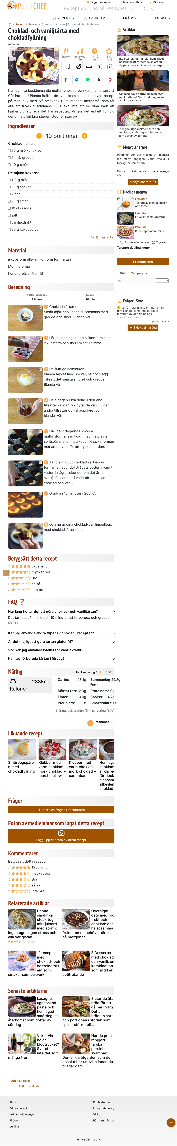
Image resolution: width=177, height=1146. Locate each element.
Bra (34, 578)
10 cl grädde (21, 208)
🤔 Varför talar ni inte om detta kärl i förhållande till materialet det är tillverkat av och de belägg (141, 310)
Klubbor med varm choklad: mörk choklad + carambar (82, 769)
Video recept (18, 1108)
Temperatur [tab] (139, 273)
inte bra (37, 590)
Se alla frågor (159, 321)
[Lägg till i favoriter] (66, 66)
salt (14, 215)
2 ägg (16, 194)
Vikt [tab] (122, 273)
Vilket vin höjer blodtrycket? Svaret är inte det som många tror (33, 1047)
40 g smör (19, 165)
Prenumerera (143, 262)
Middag (36, 1086)
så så (35, 584)
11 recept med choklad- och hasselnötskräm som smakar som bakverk (34, 964)
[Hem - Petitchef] (10, 24)
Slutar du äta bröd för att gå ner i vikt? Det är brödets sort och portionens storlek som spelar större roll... (88, 1011)
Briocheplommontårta (149, 231)
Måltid (23, 1086)
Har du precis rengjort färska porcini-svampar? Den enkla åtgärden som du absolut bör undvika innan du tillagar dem (88, 1051)
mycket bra (40, 572)
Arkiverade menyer (136, 242)
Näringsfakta (103, 237)
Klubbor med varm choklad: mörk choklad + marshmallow (52, 769)
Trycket (160, 242)
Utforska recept (21, 1080)
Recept (63, 18)
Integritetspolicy (103, 1108)
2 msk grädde (22, 158)
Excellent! (39, 566)
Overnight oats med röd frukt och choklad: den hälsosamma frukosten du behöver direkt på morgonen (88, 924)
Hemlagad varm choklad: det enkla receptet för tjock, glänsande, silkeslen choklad (113, 775)
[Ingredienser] (6, 573)
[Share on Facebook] (65, 80)
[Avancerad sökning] (153, 9)
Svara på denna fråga (128, 317)
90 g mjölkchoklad (26, 150)
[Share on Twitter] (99, 80)
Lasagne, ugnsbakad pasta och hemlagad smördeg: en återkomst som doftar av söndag (33, 1011)
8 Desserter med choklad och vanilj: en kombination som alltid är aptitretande (88, 964)
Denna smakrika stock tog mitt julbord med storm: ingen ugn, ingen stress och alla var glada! (32, 924)
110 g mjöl (19, 180)
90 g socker (21, 187)
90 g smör (19, 201)
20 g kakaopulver (25, 229)
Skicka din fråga (145, 327)
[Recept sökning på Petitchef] (146, 8)
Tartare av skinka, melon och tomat (151, 204)
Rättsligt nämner (104, 1120)
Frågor (129, 18)
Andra (160, 18)
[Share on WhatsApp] (88, 80)
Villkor (97, 1114)
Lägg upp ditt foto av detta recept (61, 840)
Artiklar (96, 18)
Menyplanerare (141, 182)
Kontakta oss (101, 1102)
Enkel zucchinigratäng (150, 217)
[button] (12, 66)
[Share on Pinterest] (110, 80)
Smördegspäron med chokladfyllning (21, 766)
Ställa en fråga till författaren (63, 810)
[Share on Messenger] (76, 80)
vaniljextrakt (21, 222)
